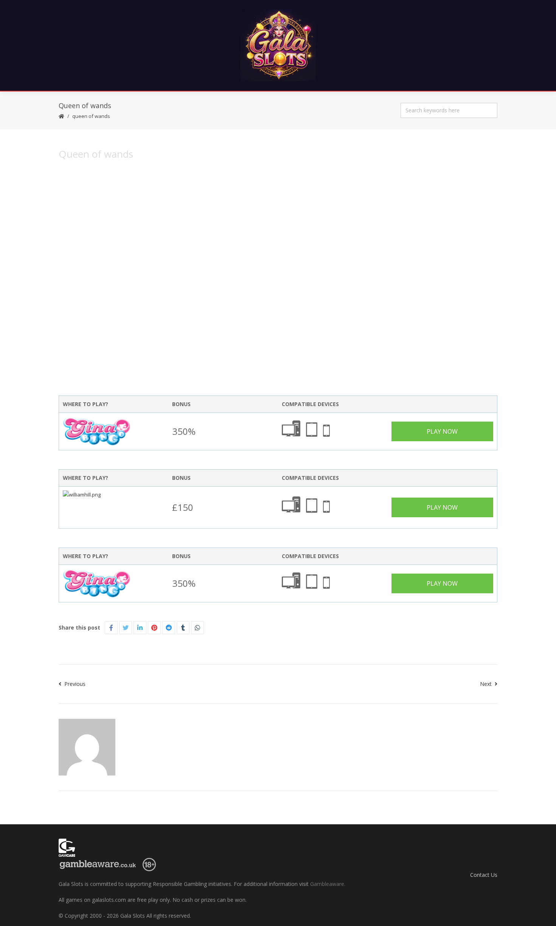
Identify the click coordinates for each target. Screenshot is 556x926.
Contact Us (483, 874)
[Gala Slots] (278, 45)
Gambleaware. (327, 883)
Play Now (442, 431)
